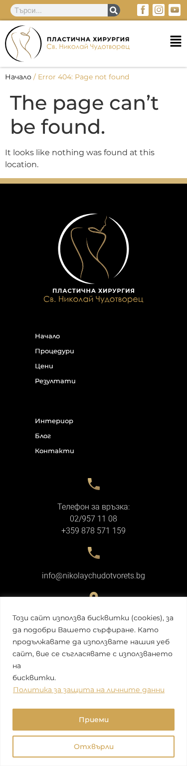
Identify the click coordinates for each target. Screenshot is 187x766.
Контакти (54, 451)
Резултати (55, 381)
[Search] (114, 10)
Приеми (94, 719)
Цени (44, 366)
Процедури (54, 351)
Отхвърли (94, 746)
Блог (43, 436)
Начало (18, 77)
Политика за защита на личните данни (89, 689)
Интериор (54, 421)
